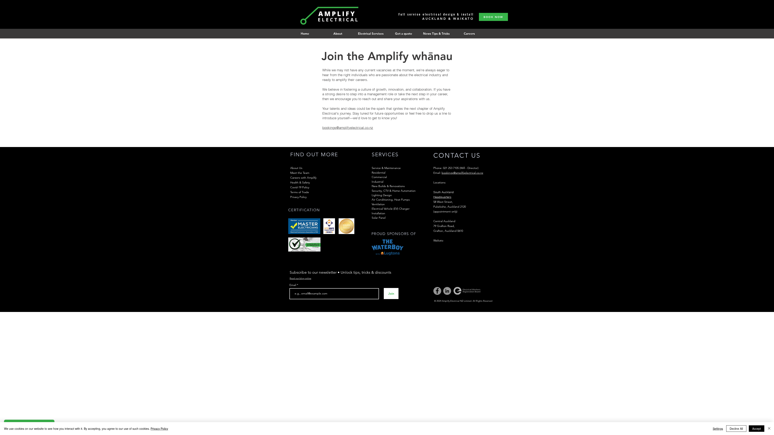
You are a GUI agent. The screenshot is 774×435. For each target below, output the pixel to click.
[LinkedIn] (447, 291)
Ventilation (378, 204)
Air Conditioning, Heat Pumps (391, 199)
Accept (756, 429)
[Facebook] (437, 291)
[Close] (769, 428)
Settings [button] (718, 429)
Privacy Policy (159, 429)
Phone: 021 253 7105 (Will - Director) (456, 168)
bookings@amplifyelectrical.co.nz (347, 127)
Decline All (736, 429)
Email (293, 285)
